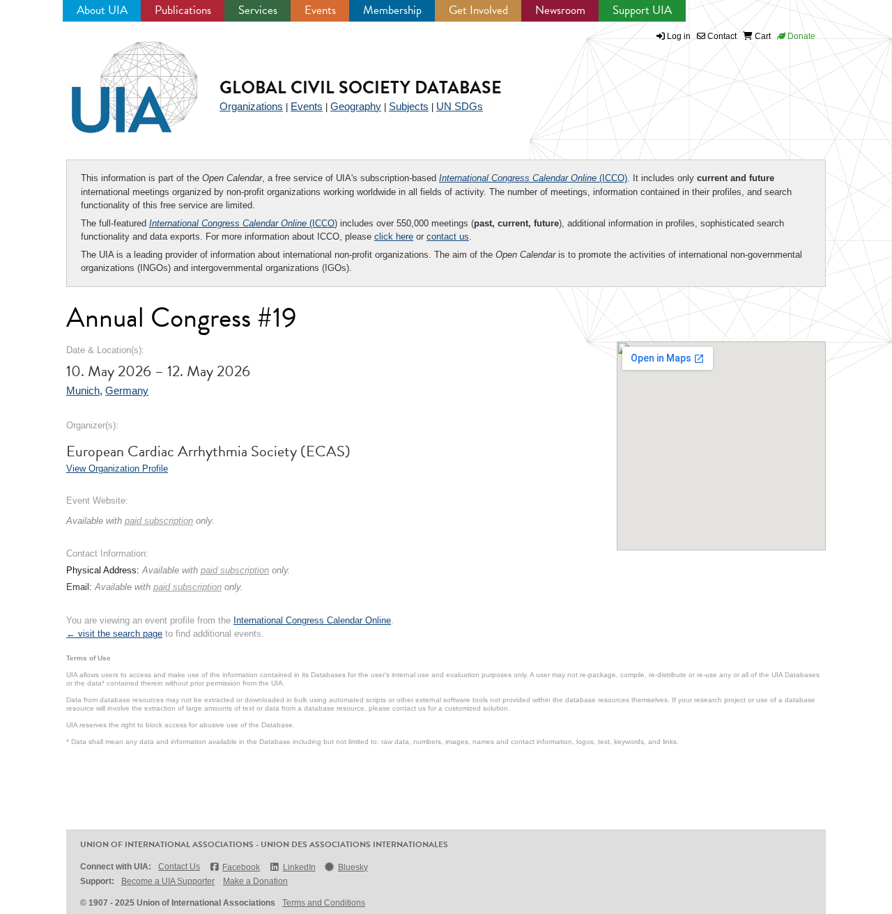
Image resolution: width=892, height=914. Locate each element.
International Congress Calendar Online (312, 620)
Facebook (241, 867)
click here (393, 236)
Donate (800, 36)
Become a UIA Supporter (168, 881)
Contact (721, 36)
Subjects (409, 106)
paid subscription (159, 521)
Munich (83, 390)
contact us (447, 236)
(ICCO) (533, 178)
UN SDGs (459, 106)
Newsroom (560, 10)
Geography (355, 106)
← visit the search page (114, 633)
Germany (126, 390)
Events (320, 10)
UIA (118, 79)
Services (257, 10)
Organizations (251, 106)
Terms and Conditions (323, 903)
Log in (679, 36)
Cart (762, 36)
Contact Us (179, 867)
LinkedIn (299, 867)
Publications (183, 10)
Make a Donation (255, 881)
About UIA (102, 10)
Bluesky (353, 867)
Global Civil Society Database (361, 87)
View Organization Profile (117, 468)
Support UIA (642, 10)
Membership (392, 10)
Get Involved (478, 10)
